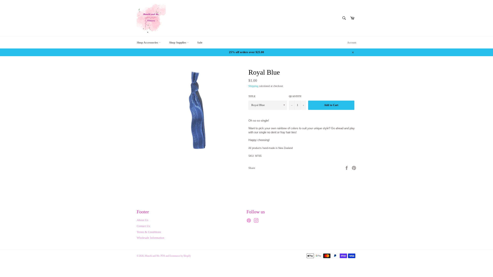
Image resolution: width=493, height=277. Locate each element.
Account (351, 42)
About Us (142, 220)
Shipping (253, 86)
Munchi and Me (152, 255)
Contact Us (143, 226)
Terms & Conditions (149, 232)
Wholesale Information (150, 237)
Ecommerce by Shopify (180, 255)
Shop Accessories (148, 42)
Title (252, 96)
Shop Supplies (178, 42)
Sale (199, 42)
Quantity (295, 96)
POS (163, 255)
